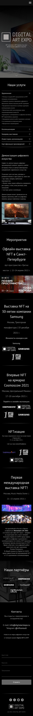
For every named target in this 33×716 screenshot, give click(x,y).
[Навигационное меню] (30, 3)
